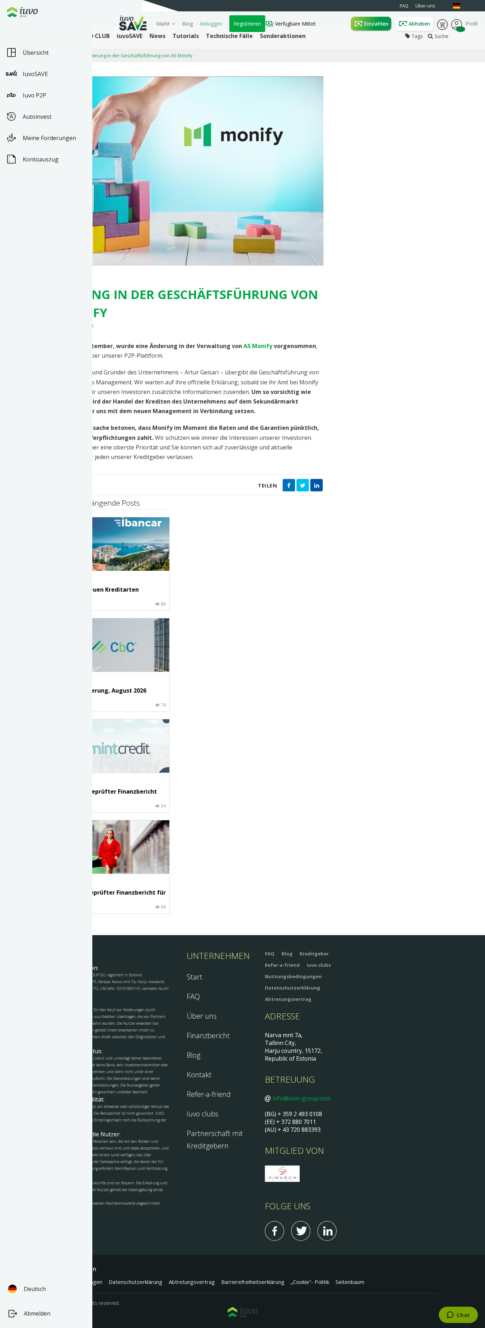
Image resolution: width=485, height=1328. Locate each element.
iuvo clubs (319, 965)
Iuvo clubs (202, 1114)
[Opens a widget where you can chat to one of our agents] (458, 1315)
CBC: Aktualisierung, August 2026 (98, 690)
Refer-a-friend (209, 1094)
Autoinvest (37, 117)
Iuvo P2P (34, 95)
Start (194, 977)
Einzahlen (376, 23)
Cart (442, 23)
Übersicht (36, 53)
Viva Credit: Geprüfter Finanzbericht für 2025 (108, 896)
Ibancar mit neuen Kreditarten (95, 589)
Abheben (419, 23)
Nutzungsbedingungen (293, 976)
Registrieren (247, 23)
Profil (456, 23)
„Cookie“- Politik (310, 1281)
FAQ (193, 996)
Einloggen (211, 23)
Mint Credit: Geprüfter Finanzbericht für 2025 (104, 795)
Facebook (274, 1231)
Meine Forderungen (49, 138)
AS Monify (258, 346)
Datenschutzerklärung (292, 988)
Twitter (300, 1231)
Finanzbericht (208, 1035)
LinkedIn (327, 1231)
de (460, 5)
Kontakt (199, 1074)
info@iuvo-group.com (302, 1098)
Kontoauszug (41, 159)
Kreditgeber (314, 953)
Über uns (202, 1016)
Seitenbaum (350, 1281)
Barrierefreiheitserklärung (252, 1281)
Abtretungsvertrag (288, 999)
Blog (187, 23)
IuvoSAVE (35, 74)
